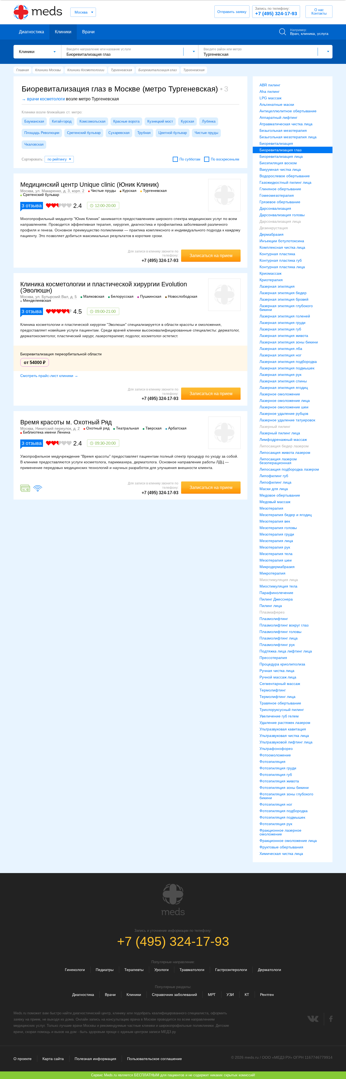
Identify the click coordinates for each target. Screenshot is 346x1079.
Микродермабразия (277, 567)
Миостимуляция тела (278, 586)
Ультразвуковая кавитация (283, 729)
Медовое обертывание (280, 495)
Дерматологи (269, 970)
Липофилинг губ (274, 476)
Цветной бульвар (172, 133)
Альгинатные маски (277, 104)
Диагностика (31, 31)
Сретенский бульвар (84, 133)
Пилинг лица (271, 606)
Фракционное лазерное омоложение (280, 832)
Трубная (144, 133)
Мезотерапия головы (278, 528)
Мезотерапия (271, 508)
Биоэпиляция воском (278, 163)
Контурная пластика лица (282, 267)
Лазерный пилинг (275, 426)
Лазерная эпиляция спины (283, 381)
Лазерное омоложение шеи (284, 407)
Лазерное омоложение (280, 394)
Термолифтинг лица (277, 696)
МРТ (212, 994)
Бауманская (34, 121)
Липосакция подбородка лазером (289, 469)
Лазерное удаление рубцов (284, 413)
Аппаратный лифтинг (278, 117)
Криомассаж (270, 273)
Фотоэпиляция (272, 761)
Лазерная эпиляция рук (280, 374)
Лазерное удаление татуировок (287, 420)
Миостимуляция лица (279, 580)
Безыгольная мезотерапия (283, 130)
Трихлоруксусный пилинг (282, 709)
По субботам (189, 159)
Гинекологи (75, 970)
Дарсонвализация (275, 208)
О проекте (23, 1059)
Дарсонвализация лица (280, 221)
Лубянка (208, 121)
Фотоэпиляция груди (278, 768)
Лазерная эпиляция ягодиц (284, 387)
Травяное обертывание (280, 703)
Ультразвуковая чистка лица (284, 735)
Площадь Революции (41, 133)
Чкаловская (34, 144)
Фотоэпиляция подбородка (284, 811)
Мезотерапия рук (275, 547)
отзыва (32, 205)
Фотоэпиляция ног (276, 804)
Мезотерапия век (275, 521)
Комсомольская (92, 121)
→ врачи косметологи (43, 99)
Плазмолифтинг (274, 618)
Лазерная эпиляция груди (282, 322)
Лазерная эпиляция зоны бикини (289, 342)
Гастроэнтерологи (231, 970)
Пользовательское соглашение (154, 1059)
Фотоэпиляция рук (276, 824)
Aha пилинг (270, 91)
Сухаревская (118, 133)
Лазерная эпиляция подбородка (288, 361)
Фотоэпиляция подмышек (282, 817)
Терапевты (134, 970)
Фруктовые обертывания (281, 847)
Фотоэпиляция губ (276, 774)
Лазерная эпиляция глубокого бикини (286, 308)
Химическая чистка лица (281, 853)
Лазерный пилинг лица (280, 433)
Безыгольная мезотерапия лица (288, 137)
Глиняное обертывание (280, 189)
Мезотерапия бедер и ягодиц (286, 515)
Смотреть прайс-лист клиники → (49, 375)
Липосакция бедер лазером (284, 446)
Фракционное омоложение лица (288, 840)
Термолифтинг (273, 690)
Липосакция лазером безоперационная (278, 461)
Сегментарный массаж (280, 683)
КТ (247, 994)
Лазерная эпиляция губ (280, 329)
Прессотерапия (273, 657)
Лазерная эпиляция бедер (283, 293)
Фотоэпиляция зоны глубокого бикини (286, 796)
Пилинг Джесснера (276, 599)
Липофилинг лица (275, 482)
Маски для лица (274, 489)
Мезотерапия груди (277, 534)
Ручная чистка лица (277, 670)
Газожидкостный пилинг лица (285, 182)
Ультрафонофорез (276, 748)
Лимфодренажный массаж (283, 439)
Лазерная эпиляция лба (281, 348)
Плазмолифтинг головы (280, 631)
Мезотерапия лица (276, 541)
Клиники (63, 31)
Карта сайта (53, 1059)
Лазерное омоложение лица (285, 400)
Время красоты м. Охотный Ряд (66, 422)
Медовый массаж (275, 502)
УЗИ (230, 994)
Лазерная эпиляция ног (280, 355)
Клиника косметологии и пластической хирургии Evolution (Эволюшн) (103, 287)
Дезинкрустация (274, 228)
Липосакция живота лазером (285, 452)
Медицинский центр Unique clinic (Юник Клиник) (89, 184)
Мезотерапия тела (276, 554)
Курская (187, 121)
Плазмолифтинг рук (277, 644)
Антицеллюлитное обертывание (288, 111)
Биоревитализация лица (281, 156)
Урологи (161, 970)
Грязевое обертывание (280, 202)
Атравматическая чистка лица (286, 124)
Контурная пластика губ (281, 260)
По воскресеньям (225, 159)
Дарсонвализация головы (282, 215)
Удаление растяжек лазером (285, 722)
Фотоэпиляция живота (279, 781)
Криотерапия (271, 280)
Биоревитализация (276, 143)
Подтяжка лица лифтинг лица (286, 651)
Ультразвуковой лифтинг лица (286, 742)
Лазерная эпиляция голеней (285, 316)
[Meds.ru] (173, 899)
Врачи (88, 31)
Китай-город (62, 121)
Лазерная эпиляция (277, 286)
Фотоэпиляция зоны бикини (284, 787)
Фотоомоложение (275, 755)
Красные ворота (126, 121)
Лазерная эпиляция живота (284, 335)
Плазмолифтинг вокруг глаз (284, 625)
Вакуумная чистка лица (280, 169)
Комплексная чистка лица (282, 247)
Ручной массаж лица (278, 677)
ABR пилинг (270, 85)
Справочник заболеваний (174, 994)
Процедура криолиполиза (282, 664)
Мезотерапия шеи (276, 560)
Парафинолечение (276, 593)
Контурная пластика (277, 254)
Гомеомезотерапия (277, 195)
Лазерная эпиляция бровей (284, 299)
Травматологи (191, 970)
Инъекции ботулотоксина (282, 241)
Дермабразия (272, 234)
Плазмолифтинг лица (279, 638)
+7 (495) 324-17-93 (276, 11)
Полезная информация (95, 1059)
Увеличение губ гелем (279, 716)
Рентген (267, 994)
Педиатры (105, 970)
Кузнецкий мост (160, 121)
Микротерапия (272, 573)
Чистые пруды (206, 133)
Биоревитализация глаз (280, 150)
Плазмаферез (272, 612)
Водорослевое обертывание (285, 176)
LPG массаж (270, 98)
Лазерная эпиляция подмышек (287, 368)
